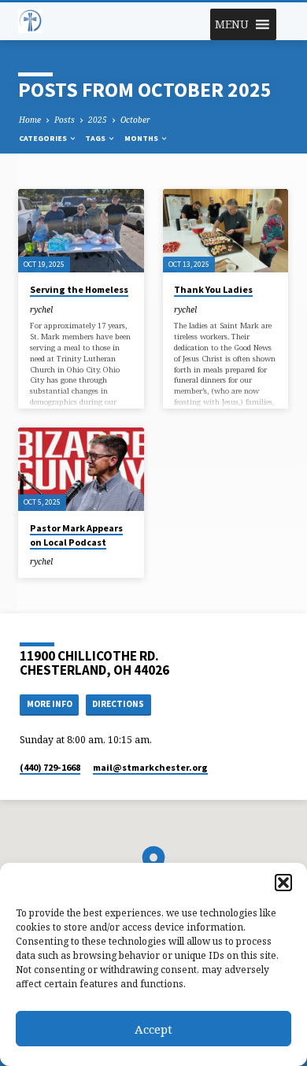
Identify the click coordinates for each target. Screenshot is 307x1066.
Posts (64, 119)
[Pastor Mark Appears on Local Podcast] (80, 469)
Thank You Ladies (213, 289)
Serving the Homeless (79, 289)
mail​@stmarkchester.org (150, 767)
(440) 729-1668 (50, 767)
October (135, 119)
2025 (97, 119)
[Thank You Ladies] (225, 230)
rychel (41, 309)
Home (30, 119)
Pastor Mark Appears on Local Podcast (76, 535)
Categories (43, 138)
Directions (118, 703)
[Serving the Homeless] (80, 230)
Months (142, 138)
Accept (153, 1029)
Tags (96, 138)
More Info (49, 703)
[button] (283, 882)
